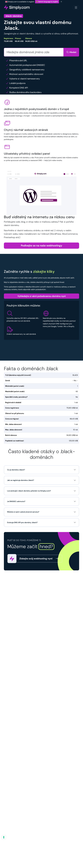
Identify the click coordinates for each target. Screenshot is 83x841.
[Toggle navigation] (76, 7)
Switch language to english (48, 2)
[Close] (61, 1)
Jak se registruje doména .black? (20, 480)
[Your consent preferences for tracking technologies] (4, 837)
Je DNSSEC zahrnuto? (16, 501)
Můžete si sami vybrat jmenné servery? (23, 512)
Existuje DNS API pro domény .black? (22, 522)
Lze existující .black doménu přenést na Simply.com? (29, 491)
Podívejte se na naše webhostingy (41, 245)
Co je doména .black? (16, 470)
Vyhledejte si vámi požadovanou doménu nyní (42, 296)
